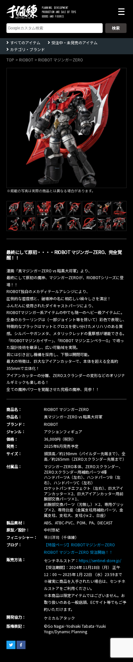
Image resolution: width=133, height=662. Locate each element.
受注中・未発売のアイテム (74, 42)
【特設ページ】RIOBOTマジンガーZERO (79, 544)
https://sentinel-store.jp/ (100, 560)
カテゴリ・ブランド (27, 49)
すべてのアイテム (25, 42)
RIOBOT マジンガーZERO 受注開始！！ (78, 552)
